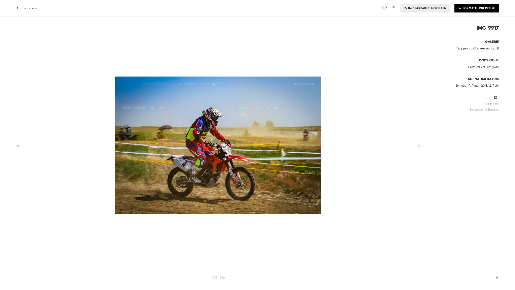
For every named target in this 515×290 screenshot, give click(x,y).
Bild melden (492, 104)
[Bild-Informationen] (496, 278)
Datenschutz (492, 109)
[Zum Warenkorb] (393, 8)
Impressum (476, 109)
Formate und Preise (478, 8)
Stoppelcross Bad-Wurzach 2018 (478, 48)
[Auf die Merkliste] (384, 8)
